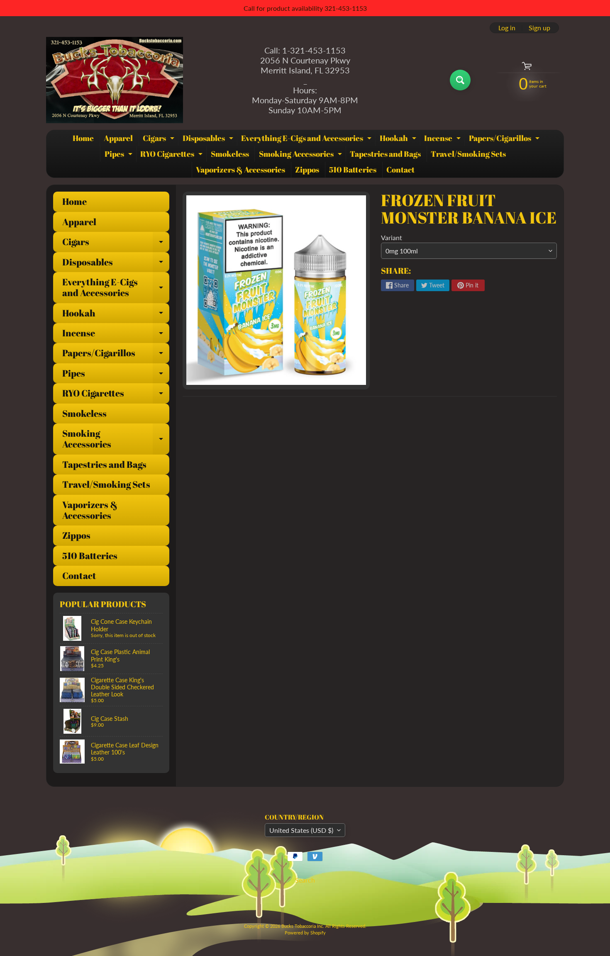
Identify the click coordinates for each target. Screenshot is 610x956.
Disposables (209, 139)
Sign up (539, 27)
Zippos (307, 169)
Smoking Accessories (301, 155)
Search (305, 880)
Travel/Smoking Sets (468, 153)
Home (83, 138)
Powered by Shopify (305, 932)
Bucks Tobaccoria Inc (302, 926)
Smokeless (230, 153)
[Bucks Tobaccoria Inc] (114, 80)
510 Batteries (352, 169)
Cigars (159, 139)
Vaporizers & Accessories (240, 169)
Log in (506, 27)
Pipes (119, 155)
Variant (391, 237)
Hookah (399, 139)
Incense (443, 139)
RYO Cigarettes (172, 155)
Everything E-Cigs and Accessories (307, 139)
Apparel (118, 138)
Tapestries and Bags (385, 153)
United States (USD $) (301, 830)
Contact (400, 169)
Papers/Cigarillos (505, 139)
